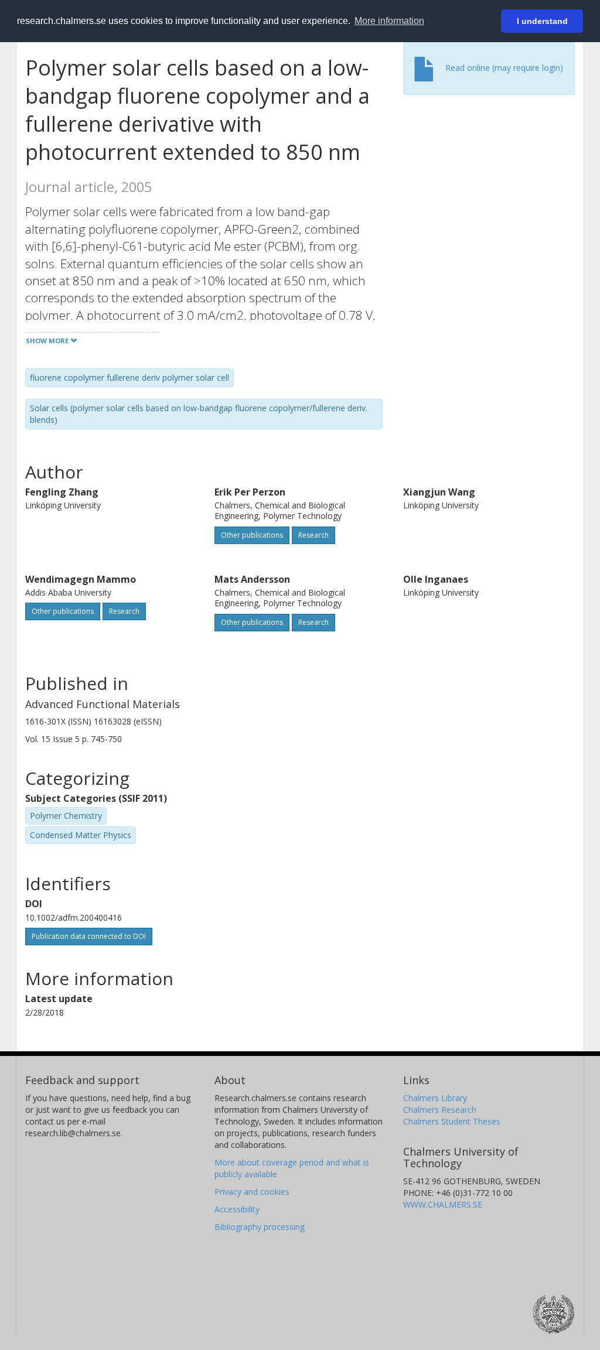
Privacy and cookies (251, 1191)
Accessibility (237, 1209)
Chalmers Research (439, 1109)
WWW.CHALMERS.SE (442, 1204)
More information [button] (389, 21)
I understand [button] (542, 21)
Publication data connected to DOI (89, 936)
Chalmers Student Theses (451, 1121)
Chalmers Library (435, 1097)
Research (313, 535)
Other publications (252, 535)
